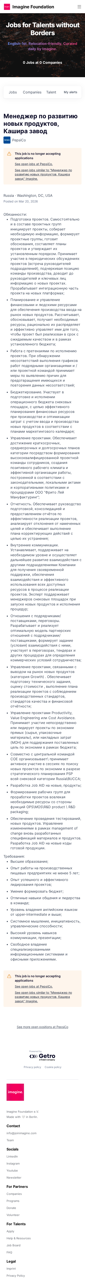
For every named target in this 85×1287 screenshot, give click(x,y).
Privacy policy (32, 1067)
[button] (7, 7)
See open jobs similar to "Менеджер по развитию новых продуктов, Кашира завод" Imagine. (43, 174)
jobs (13, 92)
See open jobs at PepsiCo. (34, 164)
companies (32, 92)
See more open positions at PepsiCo (42, 1027)
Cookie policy (53, 1067)
